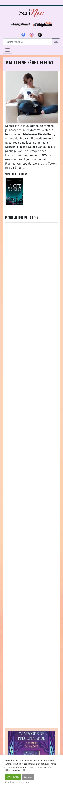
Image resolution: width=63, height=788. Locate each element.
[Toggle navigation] (7, 50)
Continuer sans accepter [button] (17, 782)
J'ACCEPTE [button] (13, 776)
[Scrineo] (31, 11)
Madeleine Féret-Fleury (29, 62)
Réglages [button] (28, 776)
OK (56, 41)
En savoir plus (35, 766)
